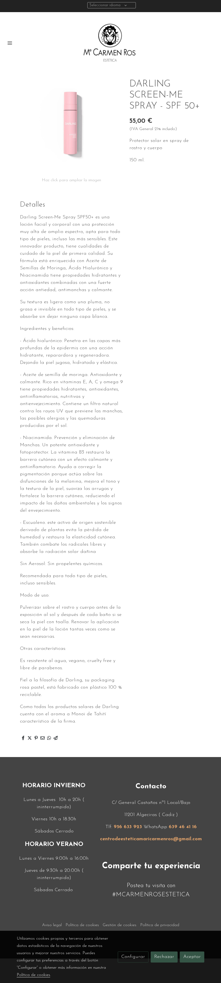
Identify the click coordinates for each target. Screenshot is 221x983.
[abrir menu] (9, 43)
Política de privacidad (159, 925)
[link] (110, 43)
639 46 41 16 (183, 827)
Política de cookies (82, 925)
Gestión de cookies (119, 925)
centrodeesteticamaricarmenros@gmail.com (151, 839)
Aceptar (192, 956)
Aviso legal (52, 925)
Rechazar (164, 956)
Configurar (133, 956)
